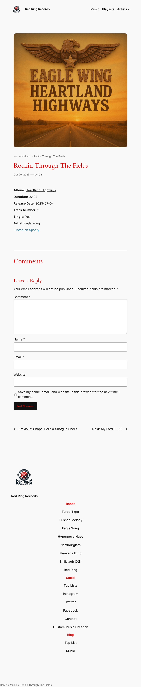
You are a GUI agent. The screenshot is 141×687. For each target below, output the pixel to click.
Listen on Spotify (27, 230)
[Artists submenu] (129, 9)
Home (17, 156)
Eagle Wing (32, 223)
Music (27, 156)
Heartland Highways (41, 190)
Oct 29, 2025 (22, 174)
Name (19, 339)
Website (20, 374)
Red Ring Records (37, 9)
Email (19, 357)
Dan (41, 174)
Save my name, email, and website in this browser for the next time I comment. (69, 394)
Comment (22, 297)
